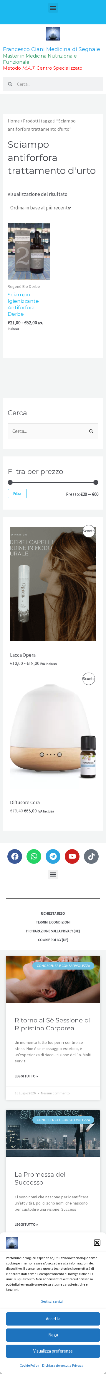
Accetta (53, 1318)
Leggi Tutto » (26, 1076)
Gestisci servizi (52, 1301)
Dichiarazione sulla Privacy (62, 1365)
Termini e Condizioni (53, 922)
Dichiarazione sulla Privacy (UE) (53, 931)
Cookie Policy (29, 1365)
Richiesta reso (53, 913)
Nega (53, 1335)
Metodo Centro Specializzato (42, 68)
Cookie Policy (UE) (53, 940)
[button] (97, 1243)
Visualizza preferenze (53, 1351)
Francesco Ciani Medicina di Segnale (51, 49)
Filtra (17, 493)
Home (14, 121)
